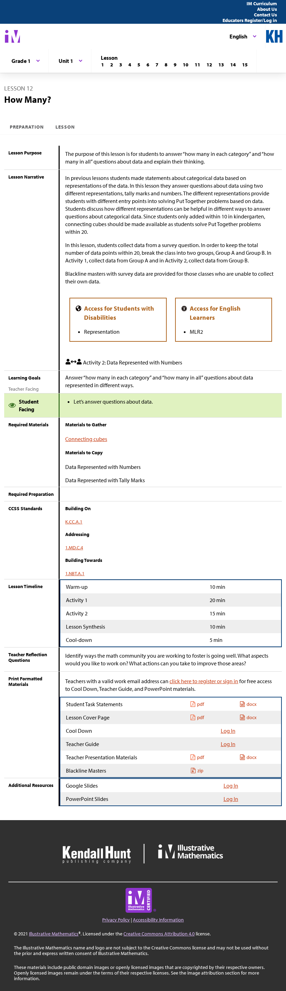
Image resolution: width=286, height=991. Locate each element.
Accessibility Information (158, 920)
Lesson (65, 127)
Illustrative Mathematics (53, 934)
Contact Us (265, 14)
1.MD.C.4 (74, 547)
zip (200, 770)
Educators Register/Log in (250, 20)
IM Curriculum (262, 3)
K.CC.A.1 (73, 522)
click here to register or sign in (204, 681)
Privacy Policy (116, 920)
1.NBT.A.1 (74, 573)
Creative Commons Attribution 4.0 (159, 934)
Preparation (27, 127)
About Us (267, 9)
